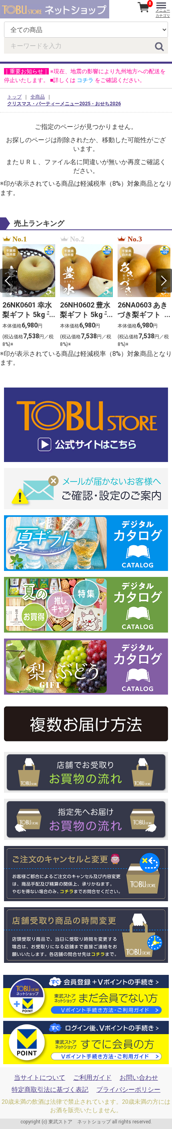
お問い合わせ (139, 1077)
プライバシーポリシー (128, 1089)
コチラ (85, 80)
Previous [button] (8, 281)
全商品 (37, 97)
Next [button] (164, 281)
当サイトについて (39, 1077)
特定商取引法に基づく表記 (50, 1089)
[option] (28, 292)
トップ (14, 97)
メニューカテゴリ (163, 13)
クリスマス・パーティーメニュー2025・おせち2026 (64, 103)
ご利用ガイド (92, 1077)
